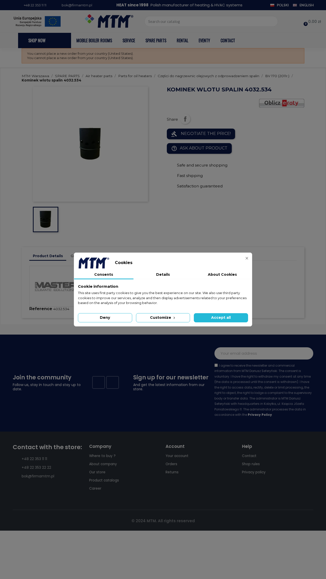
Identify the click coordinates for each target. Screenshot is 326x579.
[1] (306, 353)
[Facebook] (98, 382)
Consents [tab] (103, 274)
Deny (105, 317)
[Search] (272, 21)
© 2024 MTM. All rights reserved (163, 520)
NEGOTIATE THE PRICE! (201, 134)
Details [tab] (163, 274)
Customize (161, 317)
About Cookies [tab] (222, 274)
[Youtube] (112, 382)
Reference (40, 309)
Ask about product (199, 148)
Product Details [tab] (48, 256)
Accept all (221, 317)
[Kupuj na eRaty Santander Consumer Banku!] (281, 103)
